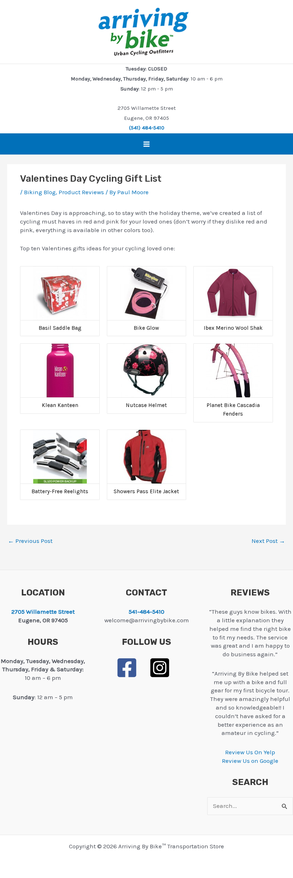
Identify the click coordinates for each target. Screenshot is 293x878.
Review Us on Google (250, 760)
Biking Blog (40, 192)
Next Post (268, 541)
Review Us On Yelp (250, 752)
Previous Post (30, 541)
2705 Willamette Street (43, 611)
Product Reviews (81, 192)
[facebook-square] (132, 667)
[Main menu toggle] (146, 144)
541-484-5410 (146, 611)
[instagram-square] (163, 667)
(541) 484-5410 (146, 127)
